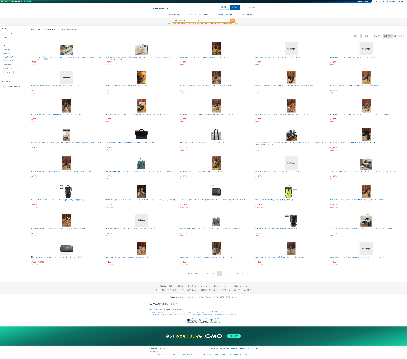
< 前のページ (199, 273)
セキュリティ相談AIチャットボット (216, 311)
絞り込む (8, 72)
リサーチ (209, 354)
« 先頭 (190, 273)
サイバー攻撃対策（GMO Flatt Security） (203, 314)
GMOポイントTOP (166, 286)
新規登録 (224, 7)
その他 (245, 354)
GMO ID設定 (252, 7)
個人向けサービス (238, 354)
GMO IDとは (192, 286)
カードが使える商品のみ (12, 86)
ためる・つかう (174, 15)
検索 (232, 21)
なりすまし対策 (218, 314)
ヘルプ (245, 7)
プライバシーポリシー (230, 290)
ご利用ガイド (180, 286)
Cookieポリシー (214, 290)
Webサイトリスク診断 (200, 312)
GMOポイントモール (225, 15)
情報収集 (215, 354)
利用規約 (203, 290)
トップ (156, 15)
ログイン (235, 7)
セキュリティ (190, 354)
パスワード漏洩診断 (188, 312)
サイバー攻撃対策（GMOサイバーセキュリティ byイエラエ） (176, 314)
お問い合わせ (191, 290)
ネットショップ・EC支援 (169, 354)
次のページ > (240, 273)
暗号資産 (229, 354)
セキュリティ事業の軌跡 (230, 314)
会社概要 (246, 290)
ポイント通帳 (248, 15)
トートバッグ (7, 33)
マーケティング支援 (200, 354)
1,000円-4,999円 (8, 57)
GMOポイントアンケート (199, 15)
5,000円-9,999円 (8, 60)
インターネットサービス (155, 354)
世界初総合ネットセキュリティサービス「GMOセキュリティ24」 (165, 312)
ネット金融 (222, 354)
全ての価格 (6, 50)
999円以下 (6, 53)
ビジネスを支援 (181, 354)
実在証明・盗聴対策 (154, 314)
